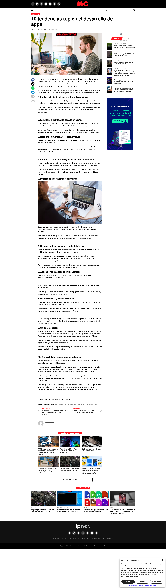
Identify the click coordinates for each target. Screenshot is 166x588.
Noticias (53, 10)
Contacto (109, 538)
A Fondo (61, 10)
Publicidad (72, 538)
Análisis (75, 10)
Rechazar (142, 581)
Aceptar (128, 581)
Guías (68, 10)
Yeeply (97, 404)
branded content (71, 404)
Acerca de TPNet (83, 538)
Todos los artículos (97, 10)
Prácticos (83, 10)
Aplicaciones (60, 404)
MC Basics (112, 10)
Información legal (97, 538)
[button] (162, 560)
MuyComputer (53, 29)
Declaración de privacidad (150, 585)
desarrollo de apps (68, 84)
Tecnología (89, 404)
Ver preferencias (156, 581)
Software (81, 404)
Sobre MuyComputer (60, 538)
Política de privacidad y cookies (135, 585)
